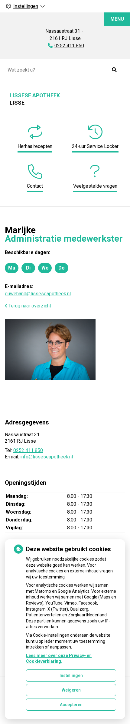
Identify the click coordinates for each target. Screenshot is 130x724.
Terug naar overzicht (29, 306)
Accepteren (71, 704)
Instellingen (71, 675)
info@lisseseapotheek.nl (46, 457)
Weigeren (71, 690)
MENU (117, 19)
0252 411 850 (28, 450)
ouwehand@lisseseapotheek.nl (38, 294)
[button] (114, 70)
